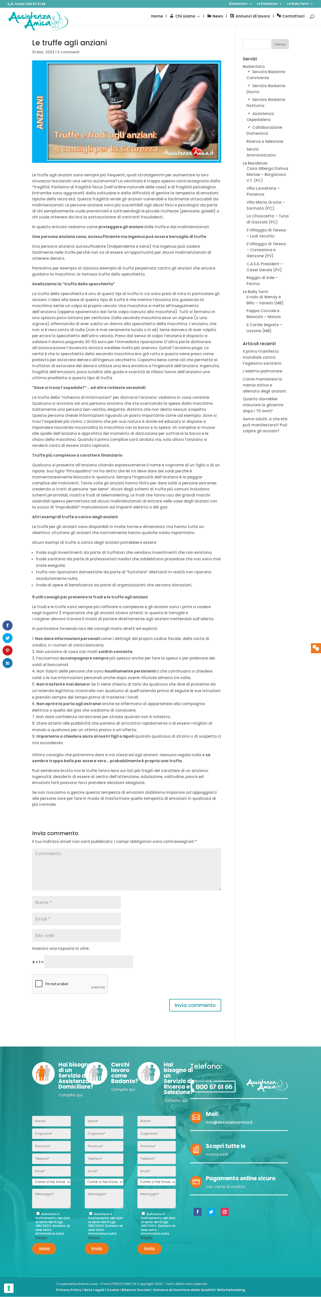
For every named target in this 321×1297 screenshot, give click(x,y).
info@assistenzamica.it (229, 1122)
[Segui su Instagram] (225, 1212)
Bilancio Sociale (136, 1289)
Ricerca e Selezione (265, 141)
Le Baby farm (297, 4)
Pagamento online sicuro (240, 1178)
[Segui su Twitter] (211, 1212)
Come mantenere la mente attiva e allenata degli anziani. (265, 385)
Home (157, 17)
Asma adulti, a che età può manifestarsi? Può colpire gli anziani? (265, 425)
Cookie (113, 1289)
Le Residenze (267, 4)
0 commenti (68, 52)
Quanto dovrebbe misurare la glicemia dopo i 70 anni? (263, 405)
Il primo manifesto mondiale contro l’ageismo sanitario (262, 357)
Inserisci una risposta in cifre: (61, 948)
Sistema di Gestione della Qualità (183, 1289)
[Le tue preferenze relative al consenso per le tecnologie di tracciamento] (9, 1288)
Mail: (212, 1114)
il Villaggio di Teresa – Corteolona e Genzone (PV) (266, 249)
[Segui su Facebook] (198, 1212)
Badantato (238, 4)
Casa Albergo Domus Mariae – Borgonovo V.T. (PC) (267, 174)
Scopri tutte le (226, 1146)
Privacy (41, 1237)
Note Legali (94, 1289)
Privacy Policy (68, 1289)
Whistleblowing (231, 1289)
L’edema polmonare (262, 371)
